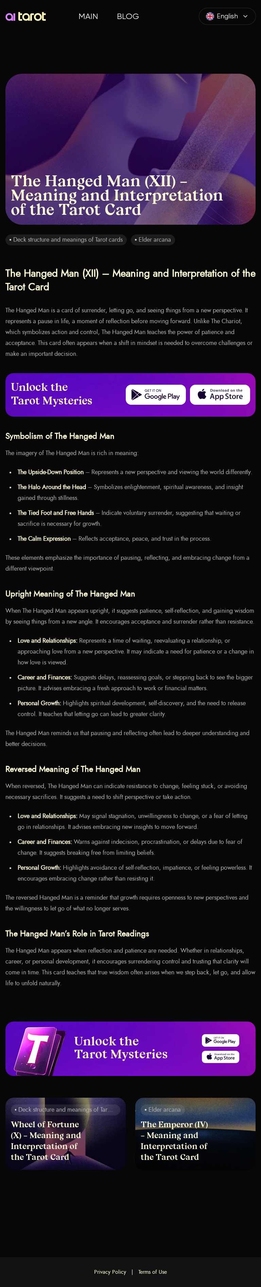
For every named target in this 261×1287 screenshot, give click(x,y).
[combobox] (227, 16)
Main (88, 16)
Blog (128, 16)
